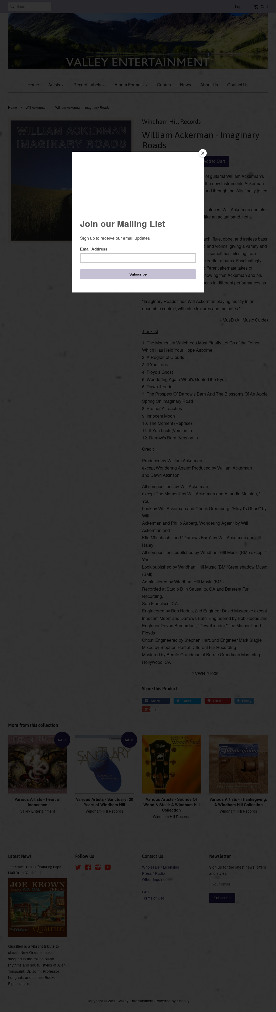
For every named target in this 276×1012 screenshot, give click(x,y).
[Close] (203, 153)
